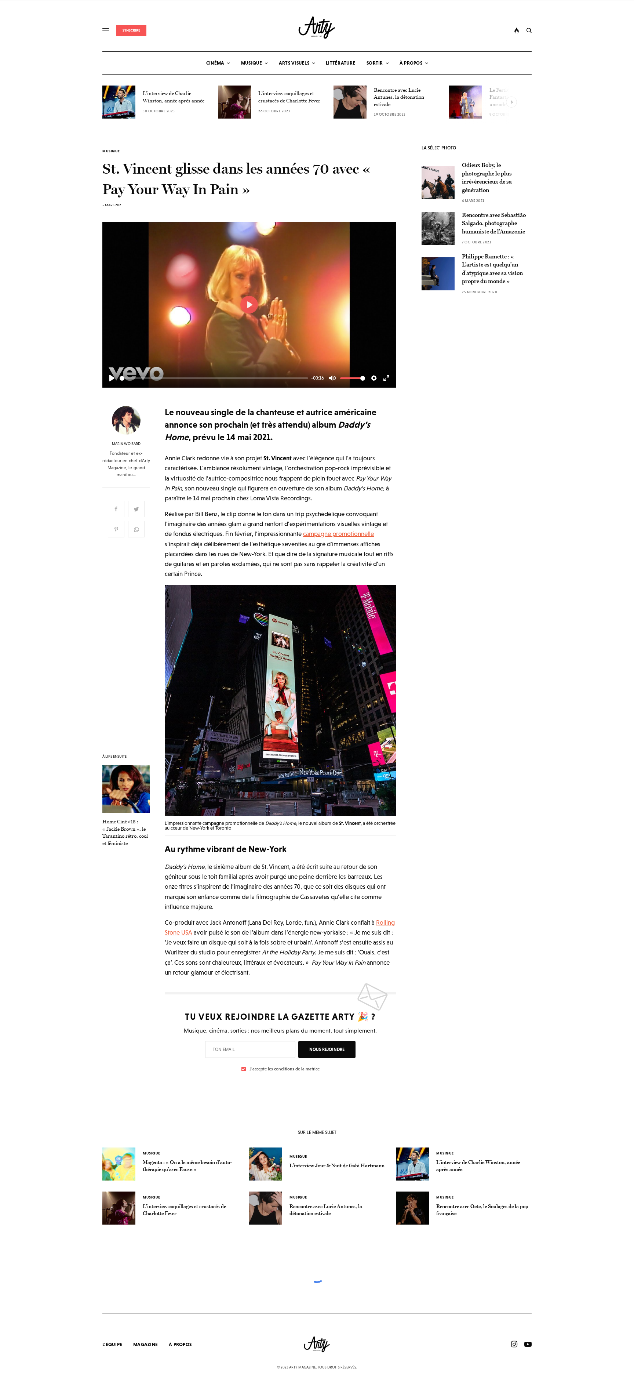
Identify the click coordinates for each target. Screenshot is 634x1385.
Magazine (145, 1344)
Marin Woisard (126, 444)
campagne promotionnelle (338, 533)
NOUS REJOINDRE (327, 1049)
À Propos (180, 1344)
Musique (111, 151)
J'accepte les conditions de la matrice (284, 1069)
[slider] (214, 378)
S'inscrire (131, 30)
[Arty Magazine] (317, 27)
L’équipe (112, 1344)
